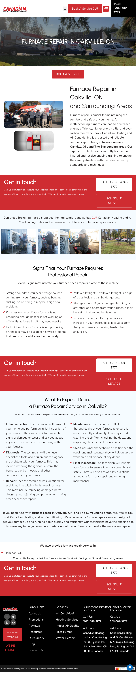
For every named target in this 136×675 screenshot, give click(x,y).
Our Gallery (36, 638)
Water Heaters (66, 638)
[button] (65, 9)
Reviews (34, 626)
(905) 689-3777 (92, 621)
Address (88, 628)
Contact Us (19, 558)
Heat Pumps (64, 632)
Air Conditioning (66, 613)
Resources (35, 632)
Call (95, 218)
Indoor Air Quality (67, 626)
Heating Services (67, 620)
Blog (32, 644)
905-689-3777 (118, 621)
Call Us (88, 617)
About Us (35, 613)
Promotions (36, 620)
